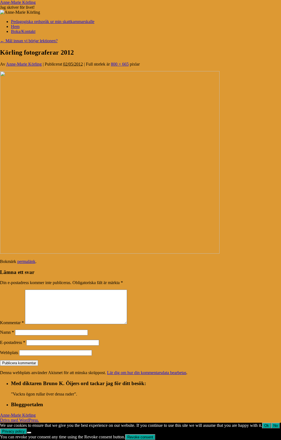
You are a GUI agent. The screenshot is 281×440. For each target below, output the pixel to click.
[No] (29, 432)
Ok (266, 426)
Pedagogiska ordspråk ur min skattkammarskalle (52, 21)
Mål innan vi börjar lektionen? (29, 40)
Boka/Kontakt (23, 31)
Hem (15, 26)
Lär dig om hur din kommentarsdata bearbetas (146, 372)
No (275, 426)
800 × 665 (120, 64)
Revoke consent (140, 437)
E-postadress (12, 342)
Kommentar (12, 322)
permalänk (26, 261)
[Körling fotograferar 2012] (110, 252)
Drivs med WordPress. (19, 420)
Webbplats (9, 352)
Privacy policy (13, 431)
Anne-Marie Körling (18, 2)
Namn (7, 332)
